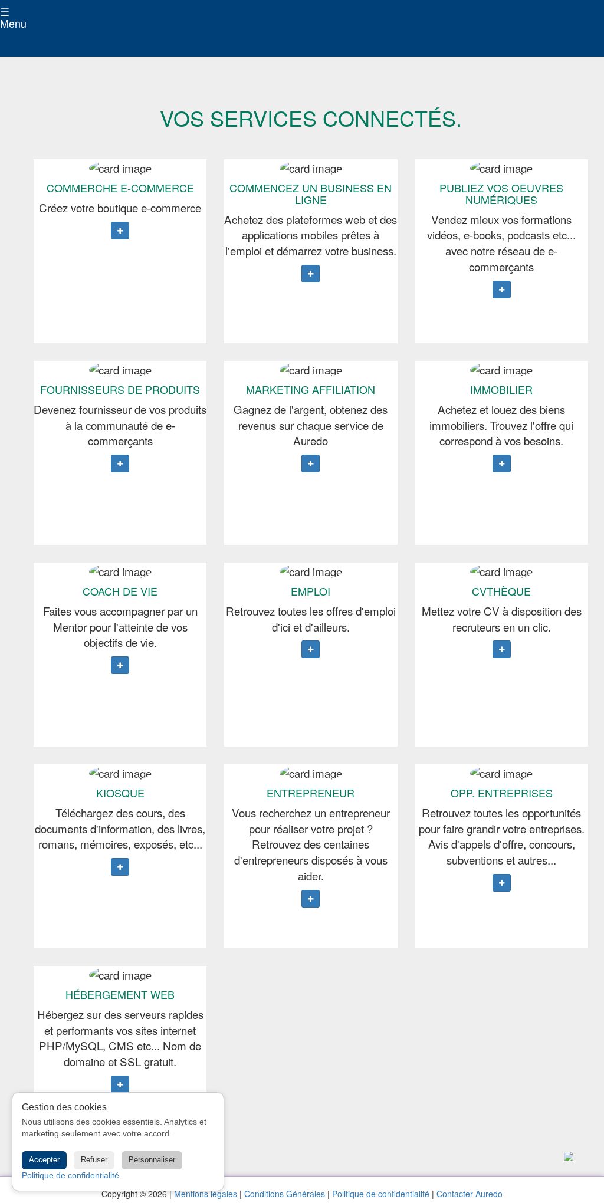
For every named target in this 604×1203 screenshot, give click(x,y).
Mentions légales (205, 1193)
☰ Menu (2, 17)
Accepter (44, 1159)
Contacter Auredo (469, 1193)
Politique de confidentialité (380, 1193)
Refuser (94, 1159)
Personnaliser (152, 1159)
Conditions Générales (284, 1193)
